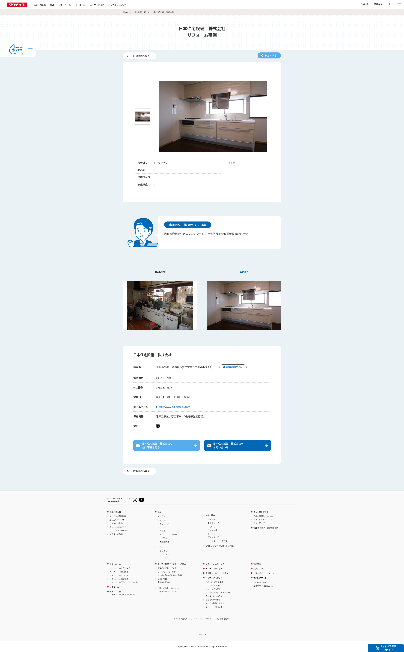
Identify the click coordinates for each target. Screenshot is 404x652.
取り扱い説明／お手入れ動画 (169, 575)
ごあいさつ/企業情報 (214, 582)
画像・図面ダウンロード (263, 523)
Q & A (167, 571)
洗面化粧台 (210, 515)
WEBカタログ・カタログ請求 (265, 528)
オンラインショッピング (215, 568)
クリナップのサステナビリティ (218, 592)
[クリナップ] (17, 6)
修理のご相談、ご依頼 (166, 568)
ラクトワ (211, 533)
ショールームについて (119, 575)
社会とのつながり (213, 599)
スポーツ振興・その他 (214, 603)
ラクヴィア (164, 554)
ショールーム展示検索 (119, 578)
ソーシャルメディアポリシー (202, 619)
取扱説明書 (162, 578)
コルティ (163, 531)
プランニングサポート (262, 512)
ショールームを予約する (120, 568)
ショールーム (65, 4)
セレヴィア (164, 551)
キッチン (161, 516)
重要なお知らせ (164, 582)
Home (125, 12)
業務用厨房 (164, 541)
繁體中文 (378, 4)
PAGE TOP (202, 634)
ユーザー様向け (97, 4)
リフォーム (80, 4)
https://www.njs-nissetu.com (173, 407)
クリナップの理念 (213, 585)
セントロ (163, 520)
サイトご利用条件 (180, 619)
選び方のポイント (117, 519)
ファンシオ (212, 530)
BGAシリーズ (213, 537)
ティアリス (212, 519)
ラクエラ (163, 527)
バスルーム (162, 546)
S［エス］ (212, 526)
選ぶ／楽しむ (115, 512)
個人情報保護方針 (223, 619)
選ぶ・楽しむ (40, 4)
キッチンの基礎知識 (118, 516)
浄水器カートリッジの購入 (216, 573)
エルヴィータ (213, 523)
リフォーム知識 (116, 534)
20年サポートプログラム (167, 591)
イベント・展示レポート (215, 607)
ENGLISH (364, 4)
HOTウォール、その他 (217, 540)
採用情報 (257, 564)
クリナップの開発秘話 (119, 530)
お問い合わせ (169, 588)
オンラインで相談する (119, 571)
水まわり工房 (140, 12)
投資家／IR (258, 568)
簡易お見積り (263, 516)
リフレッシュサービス (214, 564)
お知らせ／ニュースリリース (265, 573)
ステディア (164, 524)
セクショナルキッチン (169, 534)
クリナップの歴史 (213, 589)
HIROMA (163, 538)
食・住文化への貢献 (214, 596)
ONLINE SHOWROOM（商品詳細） (220, 546)
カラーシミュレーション (263, 519)
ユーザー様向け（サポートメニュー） (173, 564)
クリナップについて (117, 4)
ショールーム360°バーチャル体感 (123, 582)
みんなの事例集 (116, 523)
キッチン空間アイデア (119, 526)
